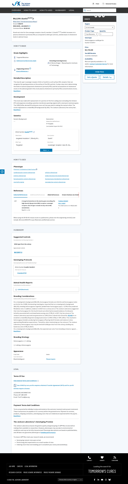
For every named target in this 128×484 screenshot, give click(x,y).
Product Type (89, 31)
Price (86, 47)
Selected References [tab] (20, 195)
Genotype (88, 38)
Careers (20, 466)
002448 (70, 315)
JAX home (12, 466)
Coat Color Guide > (18, 356)
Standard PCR (21, 273)
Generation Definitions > (53, 121)
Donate (102, 460)
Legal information (31, 466)
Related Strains (111, 4)
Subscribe (115, 460)
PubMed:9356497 (63, 201)
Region (87, 24)
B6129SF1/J (18, 252)
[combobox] (70, 479)
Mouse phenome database (52, 472)
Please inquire (50, 359)
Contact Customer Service (98, 64)
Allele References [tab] (53, 195)
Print (97, 4)
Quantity (103, 31)
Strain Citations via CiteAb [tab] (70, 195)
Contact (89, 460)
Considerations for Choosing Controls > (23, 240)
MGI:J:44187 (61, 203)
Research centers (15, 472)
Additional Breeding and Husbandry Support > (25, 298)
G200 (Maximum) (23, 289)
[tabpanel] (46, 206)
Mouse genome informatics (32, 472)
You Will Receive (90, 53)
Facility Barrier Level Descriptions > (22, 285)
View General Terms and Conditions (25, 381)
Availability (88, 59)
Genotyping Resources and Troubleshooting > (25, 263)
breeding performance (48, 432)
